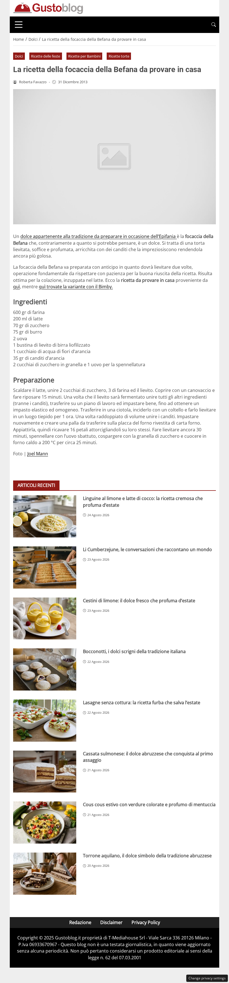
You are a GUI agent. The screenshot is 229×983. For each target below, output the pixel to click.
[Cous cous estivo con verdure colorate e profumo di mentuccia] (44, 822)
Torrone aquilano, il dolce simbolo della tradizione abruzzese (147, 856)
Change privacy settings (207, 978)
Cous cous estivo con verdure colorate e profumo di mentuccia (149, 804)
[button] (213, 25)
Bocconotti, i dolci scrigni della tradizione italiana (134, 651)
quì (16, 287)
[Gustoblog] (48, 8)
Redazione (80, 922)
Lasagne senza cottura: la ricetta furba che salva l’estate (141, 702)
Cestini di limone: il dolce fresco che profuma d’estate (139, 601)
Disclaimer (111, 922)
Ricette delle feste (45, 56)
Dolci (19, 56)
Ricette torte (119, 56)
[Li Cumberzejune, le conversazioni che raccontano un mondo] (44, 567)
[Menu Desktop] (18, 24)
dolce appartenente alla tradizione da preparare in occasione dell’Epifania (98, 236)
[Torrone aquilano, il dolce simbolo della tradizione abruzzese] (44, 874)
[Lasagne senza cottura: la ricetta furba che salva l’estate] (44, 720)
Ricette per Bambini (84, 56)
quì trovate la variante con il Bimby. (76, 287)
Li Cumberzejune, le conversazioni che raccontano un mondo (147, 549)
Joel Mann (37, 454)
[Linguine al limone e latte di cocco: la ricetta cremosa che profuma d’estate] (44, 516)
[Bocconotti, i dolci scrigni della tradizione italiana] (44, 669)
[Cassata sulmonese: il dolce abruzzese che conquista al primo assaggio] (44, 772)
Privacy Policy (146, 922)
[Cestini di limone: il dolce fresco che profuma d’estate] (44, 619)
